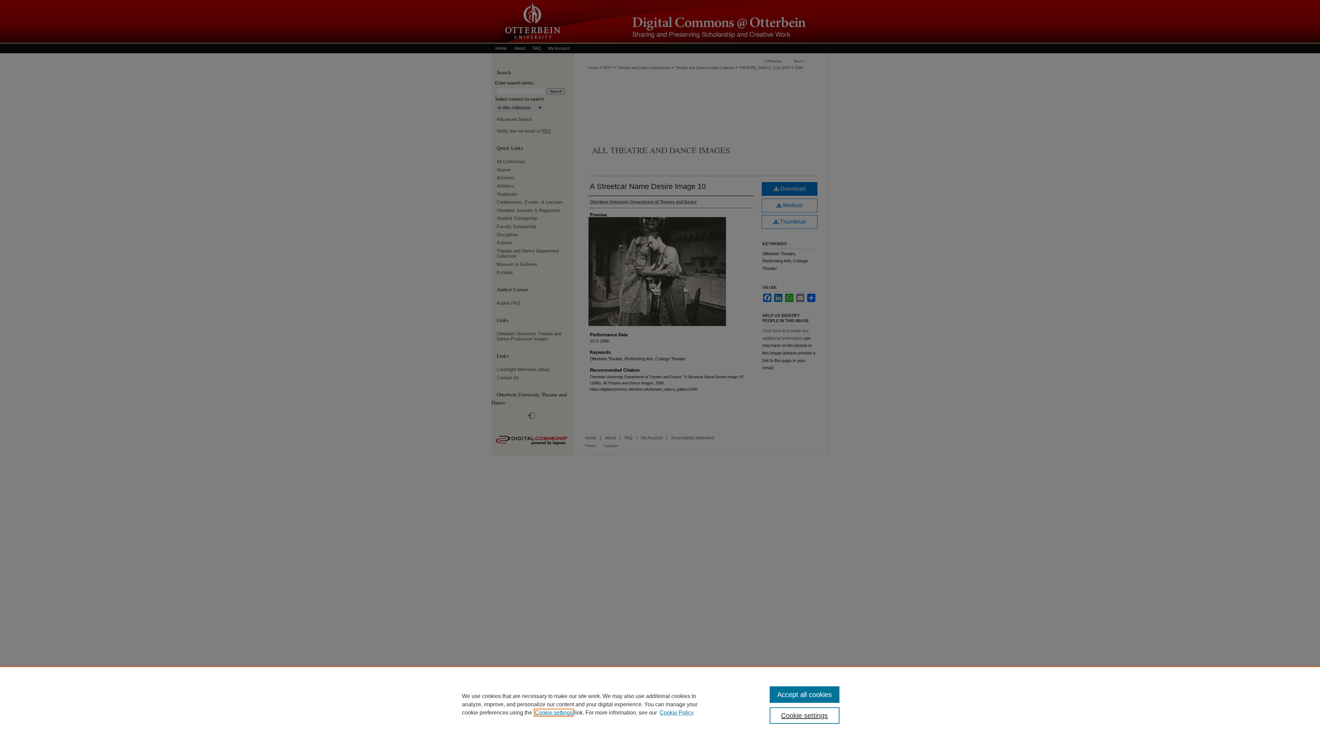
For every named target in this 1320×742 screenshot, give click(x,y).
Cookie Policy (677, 713)
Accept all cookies (804, 694)
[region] (660, 704)
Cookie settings (554, 713)
